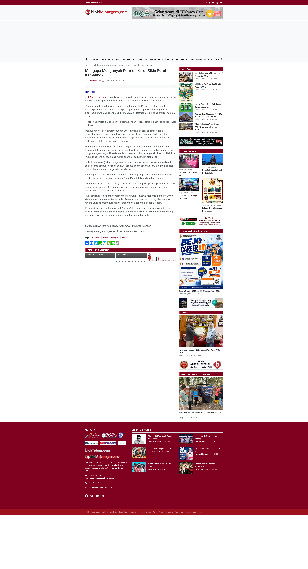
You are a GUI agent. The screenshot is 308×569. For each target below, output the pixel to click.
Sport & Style (172, 59)
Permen (96, 237)
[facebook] (206, 2)
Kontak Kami (123, 512)
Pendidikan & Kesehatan (154, 59)
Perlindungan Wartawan (174, 512)
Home (87, 65)
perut (125, 237)
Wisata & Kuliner (187, 59)
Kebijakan (120, 59)
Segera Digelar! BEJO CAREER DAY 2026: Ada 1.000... (199, 291)
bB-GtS (199, 59)
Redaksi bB (134, 512)
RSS (87, 512)
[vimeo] (221, 2)
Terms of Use (146, 512)
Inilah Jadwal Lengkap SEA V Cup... (161, 449)
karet (106, 237)
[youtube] (213, 2)
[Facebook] (86, 495)
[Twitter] (92, 495)
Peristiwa (93, 59)
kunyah (115, 237)
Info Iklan (113, 512)
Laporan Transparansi (193, 512)
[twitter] (209, 2)
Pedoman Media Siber (99, 512)
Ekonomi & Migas (106, 59)
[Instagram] (102, 495)
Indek (217, 59)
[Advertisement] (154, 38)
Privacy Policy (158, 512)
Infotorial (208, 59)
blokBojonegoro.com (93, 80)
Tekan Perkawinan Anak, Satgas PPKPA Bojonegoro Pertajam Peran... (207, 127)
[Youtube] (97, 495)
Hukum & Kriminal (134, 59)
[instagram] (217, 2)
